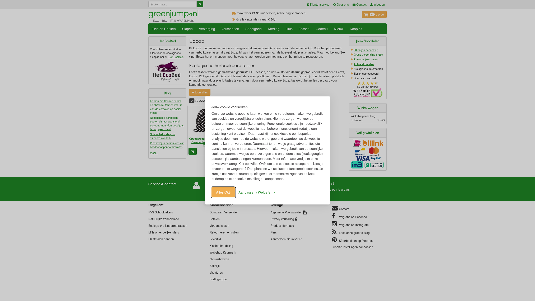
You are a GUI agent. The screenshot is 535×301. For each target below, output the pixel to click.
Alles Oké (223, 192)
